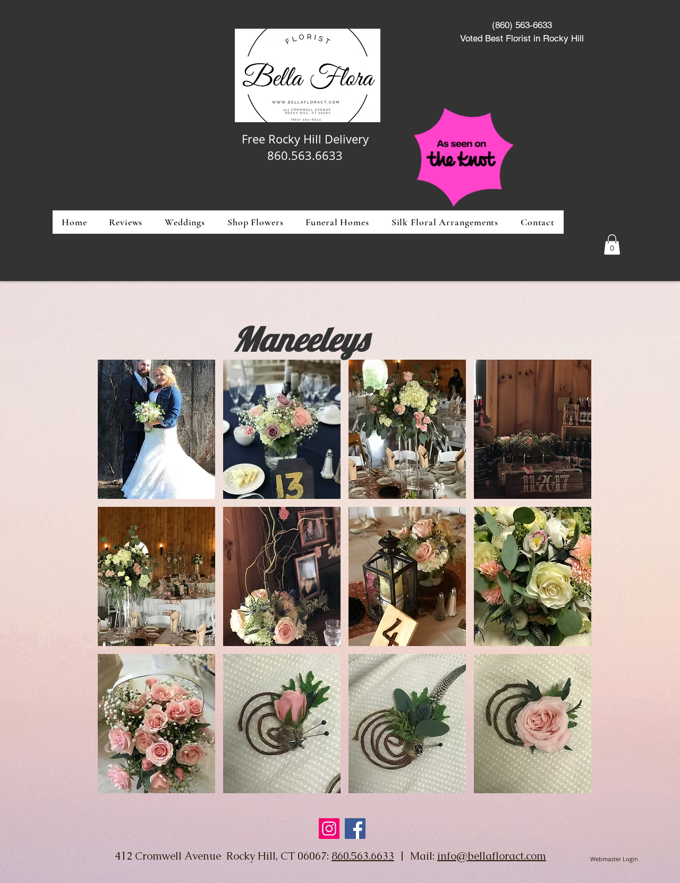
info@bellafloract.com (491, 856)
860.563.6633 (363, 856)
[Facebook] (355, 828)
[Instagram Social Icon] (329, 828)
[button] (255, 222)
